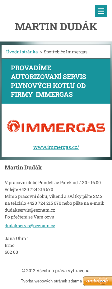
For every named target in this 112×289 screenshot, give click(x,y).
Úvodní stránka (22, 52)
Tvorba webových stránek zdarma (51, 281)
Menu (101, 11)
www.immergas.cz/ (56, 147)
